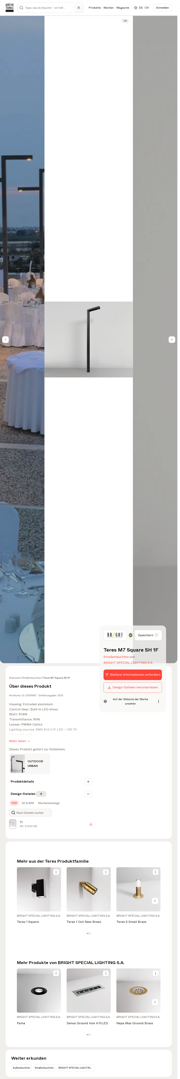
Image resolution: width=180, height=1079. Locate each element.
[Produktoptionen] (56, 872)
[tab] (14, 803)
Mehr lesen (17, 741)
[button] (87, 933)
